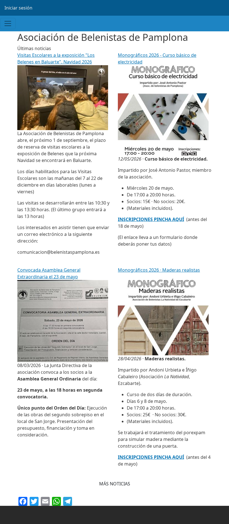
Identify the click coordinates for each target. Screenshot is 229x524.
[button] (115, 483)
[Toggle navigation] (8, 23)
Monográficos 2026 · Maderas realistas (159, 270)
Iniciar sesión (18, 8)
